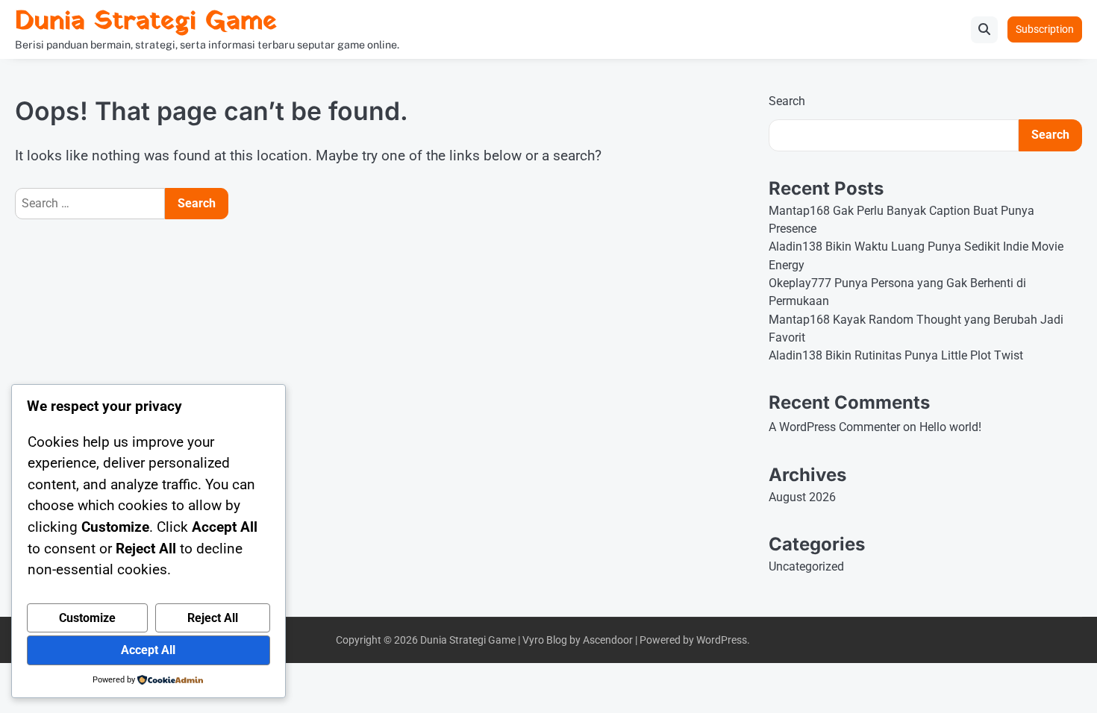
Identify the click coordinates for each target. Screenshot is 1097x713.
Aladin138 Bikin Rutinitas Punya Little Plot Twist (896, 355)
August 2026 (802, 497)
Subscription (1045, 29)
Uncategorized (806, 566)
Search (787, 101)
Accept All (148, 650)
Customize (87, 618)
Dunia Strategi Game (146, 22)
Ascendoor (608, 640)
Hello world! (950, 427)
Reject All (212, 618)
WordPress (721, 640)
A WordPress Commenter (834, 427)
